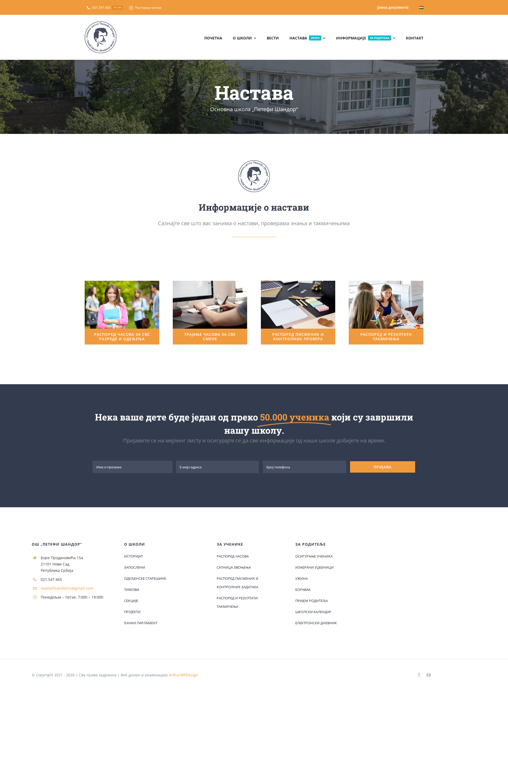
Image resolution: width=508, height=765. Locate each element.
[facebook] (419, 675)
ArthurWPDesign (183, 674)
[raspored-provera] (298, 282)
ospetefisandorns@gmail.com (67, 588)
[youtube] (429, 675)
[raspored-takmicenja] (386, 282)
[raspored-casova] (122, 282)
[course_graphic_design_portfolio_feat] (210, 282)
